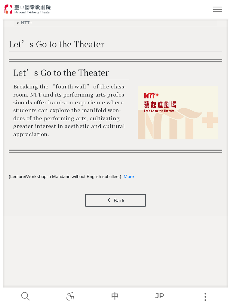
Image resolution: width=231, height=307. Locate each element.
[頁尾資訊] (205, 297)
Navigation (219, 10)
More (129, 176)
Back (119, 200)
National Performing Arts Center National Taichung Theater (28, 9)
